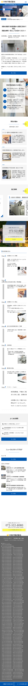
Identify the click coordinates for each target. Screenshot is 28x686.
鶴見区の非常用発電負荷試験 (18, 641)
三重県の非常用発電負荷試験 (17, 571)
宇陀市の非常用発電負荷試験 (6, 666)
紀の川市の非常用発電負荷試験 (7, 675)
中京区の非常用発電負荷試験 (6, 595)
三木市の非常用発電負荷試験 (17, 606)
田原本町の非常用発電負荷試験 (18, 661)
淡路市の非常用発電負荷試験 (6, 599)
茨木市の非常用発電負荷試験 (19, 631)
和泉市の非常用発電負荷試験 (18, 617)
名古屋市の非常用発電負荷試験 (7, 554)
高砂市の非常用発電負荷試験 (6, 606)
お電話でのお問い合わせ (7, 684)
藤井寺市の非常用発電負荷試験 (19, 623)
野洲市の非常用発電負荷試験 (6, 575)
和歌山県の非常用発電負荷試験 (7, 679)
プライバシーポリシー (8, 538)
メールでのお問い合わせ (21, 684)
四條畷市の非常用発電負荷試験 (7, 624)
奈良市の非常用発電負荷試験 (6, 672)
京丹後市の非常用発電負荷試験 (7, 582)
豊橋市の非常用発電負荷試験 (6, 553)
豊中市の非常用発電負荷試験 (17, 637)
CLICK (14, 239)
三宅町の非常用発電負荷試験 (6, 662)
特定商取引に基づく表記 (18, 538)
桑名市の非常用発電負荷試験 (17, 561)
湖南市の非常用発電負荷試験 (17, 574)
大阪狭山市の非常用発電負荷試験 (18, 620)
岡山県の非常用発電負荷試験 (6, 567)
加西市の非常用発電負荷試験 (6, 603)
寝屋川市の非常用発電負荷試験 (19, 630)
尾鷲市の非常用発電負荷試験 (6, 560)
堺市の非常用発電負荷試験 (17, 616)
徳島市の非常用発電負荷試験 (6, 564)
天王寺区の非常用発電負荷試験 (18, 651)
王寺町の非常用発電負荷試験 (6, 658)
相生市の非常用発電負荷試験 (17, 610)
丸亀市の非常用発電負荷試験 (6, 568)
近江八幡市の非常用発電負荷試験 (7, 578)
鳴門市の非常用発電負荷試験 (17, 547)
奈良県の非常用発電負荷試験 (17, 672)
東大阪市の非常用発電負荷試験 (7, 623)
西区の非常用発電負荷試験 (17, 648)
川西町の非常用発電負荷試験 (17, 662)
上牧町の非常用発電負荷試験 (6, 661)
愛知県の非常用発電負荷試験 (17, 553)
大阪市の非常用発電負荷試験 (6, 638)
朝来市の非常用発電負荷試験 (17, 599)
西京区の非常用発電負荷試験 (18, 589)
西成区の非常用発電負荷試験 (6, 648)
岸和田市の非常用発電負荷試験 (7, 617)
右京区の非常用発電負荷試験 (6, 592)
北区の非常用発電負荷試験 (17, 596)
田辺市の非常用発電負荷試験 (6, 676)
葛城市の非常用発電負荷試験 (6, 665)
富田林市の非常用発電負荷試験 (7, 630)
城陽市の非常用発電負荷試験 (17, 585)
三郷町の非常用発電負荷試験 (17, 658)
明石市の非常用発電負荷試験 (17, 613)
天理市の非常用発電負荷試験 (19, 669)
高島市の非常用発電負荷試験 (6, 574)
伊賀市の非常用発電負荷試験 (18, 554)
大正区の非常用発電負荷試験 (6, 652)
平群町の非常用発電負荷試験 (17, 665)
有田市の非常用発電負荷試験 (17, 676)
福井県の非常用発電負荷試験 (6, 550)
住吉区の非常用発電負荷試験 (6, 647)
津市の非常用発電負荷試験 (6, 571)
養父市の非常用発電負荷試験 (6, 602)
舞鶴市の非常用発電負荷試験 (17, 588)
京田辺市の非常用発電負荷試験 (19, 582)
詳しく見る (13, 73)
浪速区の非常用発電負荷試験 (6, 651)
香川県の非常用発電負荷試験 (17, 568)
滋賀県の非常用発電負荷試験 (6, 581)
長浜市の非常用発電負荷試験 (19, 578)
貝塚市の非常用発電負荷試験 (17, 634)
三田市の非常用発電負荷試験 (17, 603)
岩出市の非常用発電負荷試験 (18, 675)
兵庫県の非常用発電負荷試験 (6, 655)
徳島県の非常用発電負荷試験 (17, 564)
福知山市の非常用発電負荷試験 (7, 589)
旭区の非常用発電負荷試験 (17, 644)
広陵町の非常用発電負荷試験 (6, 659)
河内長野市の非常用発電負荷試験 (7, 631)
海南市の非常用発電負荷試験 (6, 673)
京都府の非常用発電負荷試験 (17, 655)
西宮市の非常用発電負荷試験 (6, 613)
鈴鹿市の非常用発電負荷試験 (6, 561)
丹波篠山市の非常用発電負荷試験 (18, 602)
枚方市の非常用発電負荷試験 (6, 627)
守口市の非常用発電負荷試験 (6, 634)
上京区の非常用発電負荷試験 (6, 596)
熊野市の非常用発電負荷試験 (6, 557)
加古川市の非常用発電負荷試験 (18, 609)
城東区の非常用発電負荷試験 (6, 645)
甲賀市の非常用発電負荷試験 (17, 575)
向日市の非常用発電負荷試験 (6, 585)
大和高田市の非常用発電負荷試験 (7, 669)
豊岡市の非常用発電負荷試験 (6, 610)
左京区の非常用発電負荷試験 (17, 595)
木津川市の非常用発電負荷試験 (18, 581)
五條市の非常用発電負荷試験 (17, 659)
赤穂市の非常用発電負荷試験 (6, 609)
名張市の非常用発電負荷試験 (17, 560)
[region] (14, 11)
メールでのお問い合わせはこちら (15, 529)
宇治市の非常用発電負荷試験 (6, 588)
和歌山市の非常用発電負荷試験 (18, 673)
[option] (17, 19)
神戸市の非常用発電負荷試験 (6, 616)
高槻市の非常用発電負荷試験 (6, 637)
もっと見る (13, 439)
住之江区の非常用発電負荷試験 (7, 641)
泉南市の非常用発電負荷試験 (6, 620)
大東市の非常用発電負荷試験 (18, 624)
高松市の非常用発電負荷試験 (17, 567)
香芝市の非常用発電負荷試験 (17, 666)
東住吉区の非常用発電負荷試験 (18, 647)
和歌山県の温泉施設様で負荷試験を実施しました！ (16, 19)
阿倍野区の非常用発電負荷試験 (18, 645)
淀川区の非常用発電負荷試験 (6, 644)
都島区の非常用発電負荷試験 (17, 652)
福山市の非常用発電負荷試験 (6, 547)
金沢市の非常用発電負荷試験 (17, 550)
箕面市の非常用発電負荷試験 (17, 627)
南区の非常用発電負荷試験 (17, 592)
